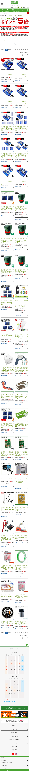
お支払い (14, 726)
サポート (14, 746)
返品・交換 (14, 732)
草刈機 (10, 15)
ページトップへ (27, 645)
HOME (1, 40)
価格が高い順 (25, 49)
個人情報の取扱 (4, 765)
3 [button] (25, 54)
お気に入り (18, 11)
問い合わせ (13, 11)
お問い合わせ (3, 760)
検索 (28, 13)
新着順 (9, 49)
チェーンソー (15, 15)
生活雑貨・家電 (6, 40)
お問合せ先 (14, 736)
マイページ (23, 11)
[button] (27, 55)
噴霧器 (20, 15)
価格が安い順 (19, 49)
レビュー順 (14, 49)
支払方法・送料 (7, 11)
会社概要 (2, 11)
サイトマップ (3, 768)
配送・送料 (14, 729)
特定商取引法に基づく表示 (6, 762)
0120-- (18, 7)
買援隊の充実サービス (14, 739)
